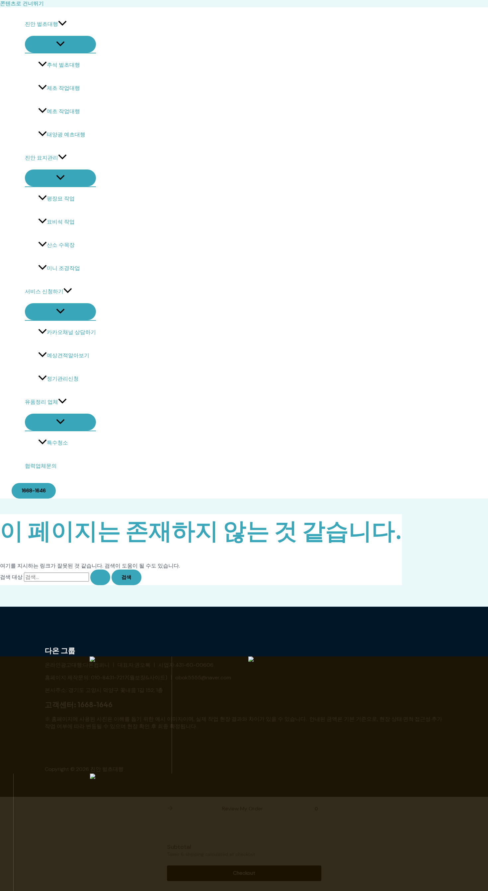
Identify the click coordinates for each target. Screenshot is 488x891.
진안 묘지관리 (41, 157)
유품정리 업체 (41, 401)
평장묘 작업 (61, 198)
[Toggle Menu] (60, 44)
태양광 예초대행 (66, 134)
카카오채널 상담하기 (71, 332)
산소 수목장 (61, 244)
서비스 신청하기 (44, 291)
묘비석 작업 (61, 221)
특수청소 (57, 442)
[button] (62, 24)
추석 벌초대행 (63, 64)
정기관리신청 (63, 378)
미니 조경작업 (63, 268)
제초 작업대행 (63, 88)
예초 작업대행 (63, 111)
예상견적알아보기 (68, 355)
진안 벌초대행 (41, 24)
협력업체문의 (41, 465)
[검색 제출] (100, 577)
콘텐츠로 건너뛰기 (22, 3)
